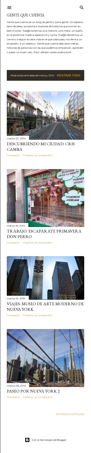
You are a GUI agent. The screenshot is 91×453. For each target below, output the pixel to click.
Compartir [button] (13, 155)
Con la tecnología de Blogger (49, 439)
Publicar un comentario (37, 155)
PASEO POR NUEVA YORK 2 (33, 391)
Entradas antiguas (70, 414)
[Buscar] (81, 7)
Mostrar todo (68, 75)
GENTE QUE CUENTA (25, 15)
